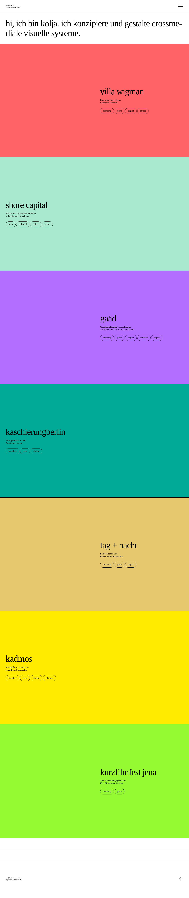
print (119, 110)
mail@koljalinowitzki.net (13, 878)
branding (107, 110)
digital (131, 110)
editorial (23, 224)
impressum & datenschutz (13, 880)
